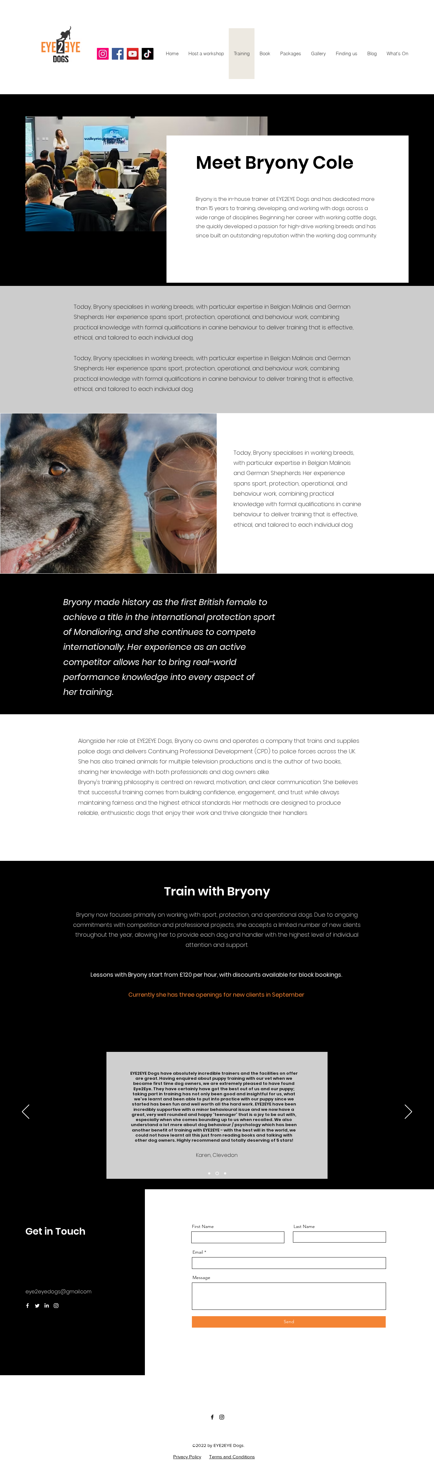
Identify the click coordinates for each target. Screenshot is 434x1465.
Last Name (304, 1226)
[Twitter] (37, 1306)
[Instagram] (56, 1306)
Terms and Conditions (232, 1456)
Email (198, 1252)
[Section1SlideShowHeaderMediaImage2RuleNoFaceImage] (217, 1173)
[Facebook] (27, 1306)
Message (201, 1277)
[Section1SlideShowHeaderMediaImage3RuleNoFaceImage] (225, 1173)
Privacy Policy (187, 1456)
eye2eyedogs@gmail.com (58, 1291)
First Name (203, 1226)
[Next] (408, 1112)
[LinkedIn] (47, 1306)
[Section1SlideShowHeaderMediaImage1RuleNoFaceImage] (209, 1173)
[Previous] (25, 1112)
